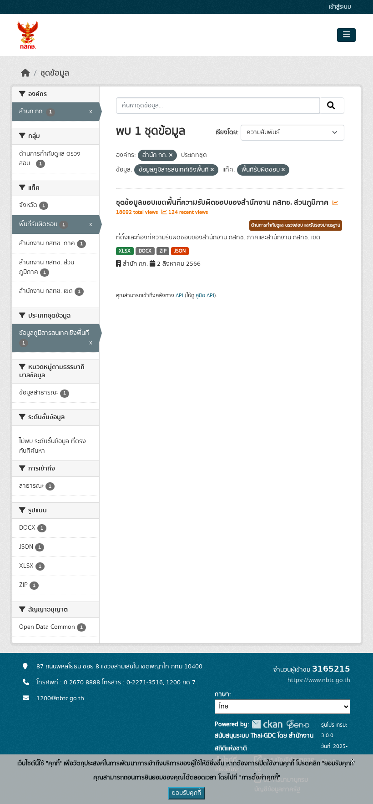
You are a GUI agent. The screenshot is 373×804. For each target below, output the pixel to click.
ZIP (163, 251)
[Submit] (331, 105)
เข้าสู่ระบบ (340, 7)
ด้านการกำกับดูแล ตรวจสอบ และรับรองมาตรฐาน (295, 225)
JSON (180, 251)
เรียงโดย (226, 132)
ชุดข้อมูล (54, 73)
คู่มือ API (205, 295)
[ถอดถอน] (170, 155)
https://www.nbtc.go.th (318, 680)
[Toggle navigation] (346, 35)
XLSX (125, 251)
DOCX (145, 251)
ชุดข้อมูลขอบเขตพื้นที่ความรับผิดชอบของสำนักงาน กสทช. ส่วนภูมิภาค (223, 202)
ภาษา (222, 694)
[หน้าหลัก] (25, 73)
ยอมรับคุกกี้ (186, 793)
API (179, 295)
